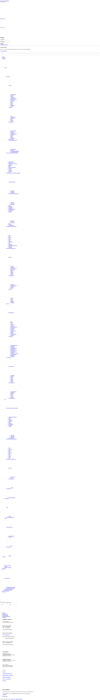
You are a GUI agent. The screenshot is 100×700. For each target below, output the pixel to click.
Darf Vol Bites (13, 98)
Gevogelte (10, 449)
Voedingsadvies (7, 578)
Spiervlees (10, 247)
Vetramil (12, 397)
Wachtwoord (2, 41)
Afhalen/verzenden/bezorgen (7, 673)
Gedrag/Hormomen (12, 497)
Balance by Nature (8, 565)
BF (11, 321)
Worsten (10, 289)
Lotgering (10, 425)
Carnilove (12, 97)
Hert (9, 450)
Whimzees (12, 356)
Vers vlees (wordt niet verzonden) (12, 152)
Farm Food (10, 207)
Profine (12, 271)
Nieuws (3, 591)
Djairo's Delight (13, 94)
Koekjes (12, 329)
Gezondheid (9, 357)
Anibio (12, 298)
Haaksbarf (10, 208)
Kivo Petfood (11, 424)
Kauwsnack (11, 336)
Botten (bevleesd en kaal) (13, 245)
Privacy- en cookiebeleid (6, 678)
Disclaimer (4, 680)
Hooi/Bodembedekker (10, 517)
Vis (9, 242)
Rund (10, 457)
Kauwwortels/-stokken (14, 353)
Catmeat (10, 421)
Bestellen (4, 671)
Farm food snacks (14, 348)
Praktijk (3, 556)
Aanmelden (4, 694)
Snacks (8, 303)
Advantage (12, 375)
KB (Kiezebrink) (13, 391)
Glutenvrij (12, 150)
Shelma (12, 487)
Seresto (12, 395)
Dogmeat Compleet (12, 181)
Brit (11, 323)
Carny (12, 477)
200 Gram (12, 190)
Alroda (10, 164)
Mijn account (2, 18)
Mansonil (12, 392)
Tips (3, 569)
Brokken (8, 76)
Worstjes (12, 335)
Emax (12, 379)
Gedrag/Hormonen (12, 398)
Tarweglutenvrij (13, 149)
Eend (9, 235)
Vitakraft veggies (13, 334)
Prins (11, 103)
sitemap (12, 699)
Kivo (11, 101)
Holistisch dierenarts (8, 567)
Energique (10, 206)
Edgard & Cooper (14, 99)
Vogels (6, 518)
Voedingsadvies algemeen (11, 587)
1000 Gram (13, 192)
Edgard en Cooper (14, 327)
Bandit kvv (10, 165)
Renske (12, 104)
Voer (7, 507)
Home (3, 56)
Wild (9, 243)
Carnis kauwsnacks (14, 345)
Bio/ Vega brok (11, 139)
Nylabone (12, 352)
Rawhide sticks (13, 354)
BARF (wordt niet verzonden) (12, 226)
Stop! (12, 396)
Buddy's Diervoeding (12, 167)
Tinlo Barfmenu (11, 225)
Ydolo (12, 106)
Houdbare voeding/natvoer (11, 248)
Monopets (12, 301)
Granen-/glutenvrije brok (13, 140)
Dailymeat (10, 171)
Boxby (12, 322)
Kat (5, 399)
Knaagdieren (7, 498)
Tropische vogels (9, 527)
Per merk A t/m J (11, 366)
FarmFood (12, 118)
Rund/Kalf (10, 241)
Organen (10, 246)
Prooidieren (11, 244)
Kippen (10, 555)
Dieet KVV (11, 162)
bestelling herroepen (19, 699)
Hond (5, 67)
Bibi (9, 166)
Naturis (12, 102)
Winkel (3, 57)
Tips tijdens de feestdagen (9, 589)
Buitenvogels (9, 546)
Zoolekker (12, 302)
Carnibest (10, 168)
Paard (10, 240)
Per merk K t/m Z (12, 382)
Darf (9, 172)
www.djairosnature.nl (6, 634)
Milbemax (12, 393)
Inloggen (2, 43)
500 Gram (12, 191)
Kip (9, 238)
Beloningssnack (11, 312)
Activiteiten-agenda (5, 590)
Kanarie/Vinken (11, 536)
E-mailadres (2, 39)
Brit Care (12, 95)
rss (14, 699)
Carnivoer (10, 170)
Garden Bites (13, 349)
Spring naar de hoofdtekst (4, 0)
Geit (9, 236)
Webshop (4, 58)
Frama (12, 380)
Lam (9, 455)
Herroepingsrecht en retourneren (7, 675)
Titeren (6, 566)
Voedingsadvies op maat (11, 588)
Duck (10, 205)
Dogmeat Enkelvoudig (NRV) (14, 193)
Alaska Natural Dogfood (13, 163)
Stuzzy (12, 273)
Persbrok (10, 107)
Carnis (12, 96)
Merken (10, 85)
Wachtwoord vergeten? (4, 44)
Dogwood (12, 347)
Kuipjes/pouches (11, 275)
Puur (11, 394)
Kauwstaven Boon (14, 351)
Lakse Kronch (13, 330)
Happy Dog (13, 100)
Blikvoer (10, 257)
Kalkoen (10, 237)
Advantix (12, 376)
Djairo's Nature (5, 696)
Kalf (9, 451)
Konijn (10, 239)
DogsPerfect (13, 326)
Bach (12, 377)
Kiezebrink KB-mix (12, 209)
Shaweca (10, 224)
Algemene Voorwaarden (6, 677)
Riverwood (13, 105)
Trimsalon (4, 568)
